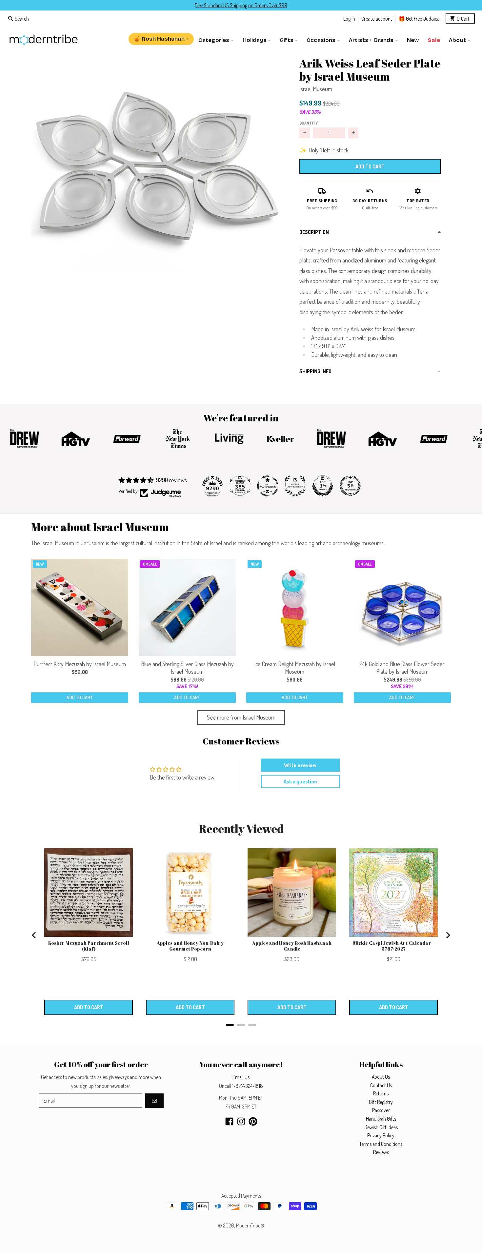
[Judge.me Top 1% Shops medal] (322, 485)
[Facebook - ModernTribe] (229, 1121)
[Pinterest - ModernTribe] (253, 1121)
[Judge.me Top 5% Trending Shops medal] (350, 485)
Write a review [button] (300, 765)
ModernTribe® (250, 1225)
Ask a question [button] (300, 781)
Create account (376, 18)
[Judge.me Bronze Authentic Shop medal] (295, 485)
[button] (155, 174)
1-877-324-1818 (247, 1086)
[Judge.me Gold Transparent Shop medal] (267, 485)
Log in (349, 18)
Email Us (241, 1077)
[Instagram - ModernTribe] (241, 1121)
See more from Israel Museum (241, 717)
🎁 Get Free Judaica (419, 18)
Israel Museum (315, 88)
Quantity (308, 122)
